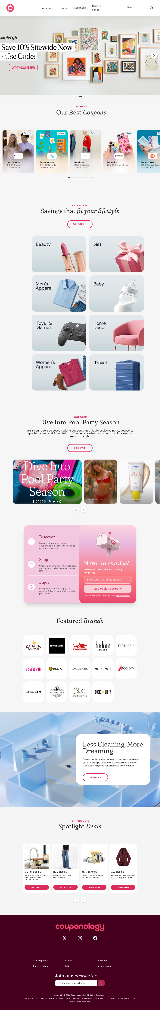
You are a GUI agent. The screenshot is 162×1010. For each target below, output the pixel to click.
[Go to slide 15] (92, 177)
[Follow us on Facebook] (95, 938)
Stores (64, 8)
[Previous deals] (76, 899)
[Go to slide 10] (84, 177)
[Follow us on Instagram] (80, 938)
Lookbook (80, 8)
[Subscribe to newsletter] (101, 983)
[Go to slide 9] (82, 177)
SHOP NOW (37, 887)
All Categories (40, 960)
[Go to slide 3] (78, 96)
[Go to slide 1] (69, 177)
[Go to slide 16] (93, 177)
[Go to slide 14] (90, 177)
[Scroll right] (83, 509)
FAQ (67, 966)
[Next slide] (154, 55)
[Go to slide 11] (85, 177)
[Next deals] (83, 899)
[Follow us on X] (64, 938)
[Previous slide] (6, 55)
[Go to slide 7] (79, 177)
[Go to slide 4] (79, 96)
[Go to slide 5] (81, 96)
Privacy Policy (123, 595)
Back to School (96, 7)
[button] (18, 151)
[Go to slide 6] (84, 96)
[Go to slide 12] (87, 177)
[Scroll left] (76, 509)
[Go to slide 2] (76, 96)
